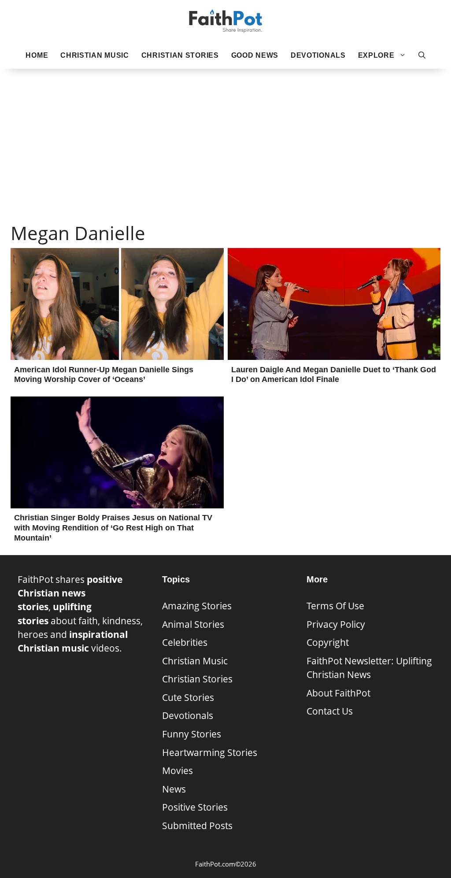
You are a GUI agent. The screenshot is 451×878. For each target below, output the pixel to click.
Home (37, 55)
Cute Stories (188, 697)
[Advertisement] (225, 133)
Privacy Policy (336, 624)
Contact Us (330, 711)
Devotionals (318, 55)
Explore (376, 55)
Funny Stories (191, 734)
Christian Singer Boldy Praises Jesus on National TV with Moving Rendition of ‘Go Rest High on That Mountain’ (113, 527)
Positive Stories (195, 807)
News (174, 789)
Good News (254, 55)
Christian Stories (180, 55)
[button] (422, 55)
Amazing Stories (197, 606)
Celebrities (184, 642)
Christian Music (94, 55)
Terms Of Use (335, 606)
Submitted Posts (197, 825)
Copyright (328, 642)
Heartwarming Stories (209, 752)
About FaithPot (338, 693)
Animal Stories (193, 624)
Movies (177, 770)
